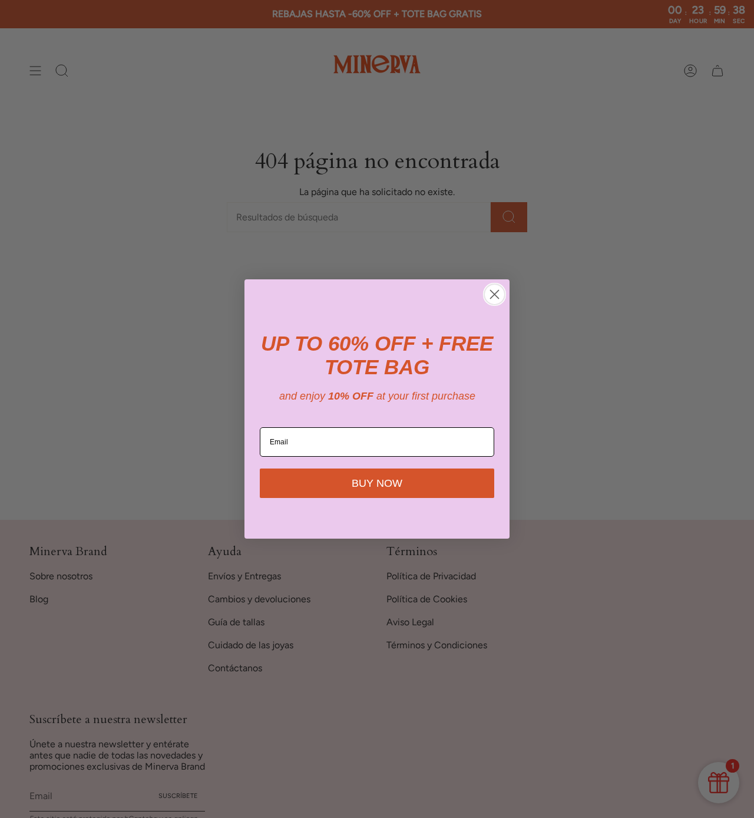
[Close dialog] (494, 294)
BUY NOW (377, 483)
